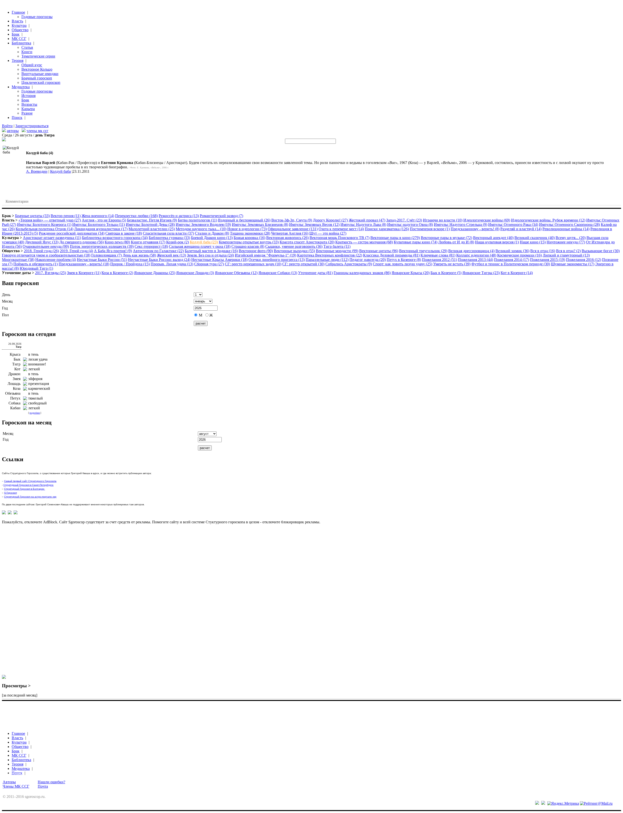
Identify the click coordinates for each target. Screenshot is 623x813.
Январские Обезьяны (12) (236, 273)
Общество (20, 30)
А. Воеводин (36, 171)
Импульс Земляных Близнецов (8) (260, 224)
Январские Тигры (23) (481, 273)
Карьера (28, 109)
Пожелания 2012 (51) (439, 260)
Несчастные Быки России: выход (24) (159, 260)
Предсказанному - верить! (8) (475, 229)
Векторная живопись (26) (287, 238)
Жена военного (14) (98, 216)
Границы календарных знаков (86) (362, 273)
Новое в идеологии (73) (247, 229)
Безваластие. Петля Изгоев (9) (152, 220)
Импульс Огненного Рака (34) (513, 224)
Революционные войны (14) (565, 229)
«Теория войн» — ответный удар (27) (49, 220)
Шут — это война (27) (327, 233)
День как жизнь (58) (139, 255)
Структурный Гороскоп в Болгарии (24, 489)
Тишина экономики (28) (250, 233)
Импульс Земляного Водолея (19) (203, 224)
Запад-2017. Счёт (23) (404, 220)
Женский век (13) (171, 255)
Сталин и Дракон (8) (212, 233)
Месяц (7, 301)
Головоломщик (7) (106, 255)
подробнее (34, 413)
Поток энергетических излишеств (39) (102, 246)
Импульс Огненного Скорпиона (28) (569, 224)
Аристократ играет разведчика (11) (52, 238)
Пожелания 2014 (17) (511, 260)
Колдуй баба (60, 171)
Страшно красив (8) (247, 246)
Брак (15, 34)
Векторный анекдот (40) (493, 238)
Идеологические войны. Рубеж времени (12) (548, 220)
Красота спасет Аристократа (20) (307, 242)
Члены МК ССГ (16, 786)
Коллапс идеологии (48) (476, 255)
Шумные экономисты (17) (572, 264)
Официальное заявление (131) (293, 229)
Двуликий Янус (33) (41, 242)
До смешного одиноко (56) (81, 242)
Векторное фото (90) (256, 251)
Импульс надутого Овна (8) (410, 224)
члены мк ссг (37, 131)
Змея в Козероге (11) (84, 273)
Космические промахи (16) (519, 255)
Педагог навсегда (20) (367, 260)
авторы (13, 131)
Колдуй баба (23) (204, 242)
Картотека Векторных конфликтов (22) (329, 255)
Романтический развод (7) (221, 216)
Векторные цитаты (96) (378, 251)
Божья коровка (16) (249, 238)
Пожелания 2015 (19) (547, 260)
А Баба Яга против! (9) (113, 251)
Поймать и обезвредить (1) (35, 264)
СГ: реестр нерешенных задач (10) (253, 264)
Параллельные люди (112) (327, 260)
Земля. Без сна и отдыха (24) (210, 255)
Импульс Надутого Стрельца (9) (460, 224)
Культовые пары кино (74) (415, 242)
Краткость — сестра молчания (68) (364, 242)
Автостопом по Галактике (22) (158, 251)
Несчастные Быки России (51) (102, 260)
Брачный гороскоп (36, 78)
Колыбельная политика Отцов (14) (44, 229)
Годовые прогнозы (37, 17)
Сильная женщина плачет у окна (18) (199, 246)
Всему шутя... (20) (571, 238)
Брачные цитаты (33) (32, 216)
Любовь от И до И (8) (456, 242)
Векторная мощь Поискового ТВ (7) (339, 238)
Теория (17, 60)
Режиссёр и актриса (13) (179, 216)
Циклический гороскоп (40, 82)
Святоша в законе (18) (123, 233)
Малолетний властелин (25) (151, 229)
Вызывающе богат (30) (601, 251)
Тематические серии (38, 56)
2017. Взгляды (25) (50, 273)
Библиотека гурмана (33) (169, 238)
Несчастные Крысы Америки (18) (219, 260)
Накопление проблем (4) (55, 260)
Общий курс (31, 65)
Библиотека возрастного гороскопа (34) (115, 238)
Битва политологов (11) (197, 220)
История (28, 96)
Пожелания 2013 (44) (475, 260)
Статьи (27, 47)
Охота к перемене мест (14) (341, 229)
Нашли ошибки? (51, 782)
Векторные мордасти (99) (337, 251)
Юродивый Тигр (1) (36, 268)
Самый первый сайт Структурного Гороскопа (30, 481)
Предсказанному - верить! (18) (84, 264)
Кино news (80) (117, 242)
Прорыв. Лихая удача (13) (172, 264)
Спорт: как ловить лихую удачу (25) (402, 264)
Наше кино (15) (533, 242)
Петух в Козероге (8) (404, 260)
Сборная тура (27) (209, 264)
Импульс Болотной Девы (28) (150, 224)
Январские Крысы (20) (411, 273)
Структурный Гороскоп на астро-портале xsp (30, 496)
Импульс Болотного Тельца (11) (98, 224)
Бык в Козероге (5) (446, 273)
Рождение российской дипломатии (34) (71, 233)
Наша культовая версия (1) (497, 242)
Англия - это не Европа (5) (104, 220)
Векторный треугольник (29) (423, 251)
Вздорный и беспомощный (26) (244, 220)
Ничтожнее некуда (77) (566, 242)
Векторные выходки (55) (294, 251)
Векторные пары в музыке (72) (446, 238)
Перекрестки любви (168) (136, 216)
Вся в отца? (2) (568, 251)
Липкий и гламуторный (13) (566, 255)
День (6, 295)
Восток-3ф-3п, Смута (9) (291, 220)
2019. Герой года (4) (76, 251)
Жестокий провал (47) (367, 220)
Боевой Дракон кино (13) (212, 238)
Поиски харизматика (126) (387, 229)
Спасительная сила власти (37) (168, 233)
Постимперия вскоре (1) (430, 229)
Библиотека (21, 43)
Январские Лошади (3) (195, 273)
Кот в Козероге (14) (517, 273)
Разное (27, 113)
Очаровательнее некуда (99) (46, 246)
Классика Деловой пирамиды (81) (391, 255)
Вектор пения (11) (66, 216)
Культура (19, 25)
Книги (26, 52)
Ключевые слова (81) (438, 255)
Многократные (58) (18, 260)
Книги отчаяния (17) (148, 242)
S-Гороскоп (10, 492)
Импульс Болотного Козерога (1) (44, 224)
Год (5, 308)
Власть (17, 21)
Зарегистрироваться (31, 126)
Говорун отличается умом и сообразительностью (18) (46, 255)
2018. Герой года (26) (41, 251)
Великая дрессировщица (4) (471, 251)
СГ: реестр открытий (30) (303, 264)
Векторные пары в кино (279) (395, 238)
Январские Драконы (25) (154, 273)
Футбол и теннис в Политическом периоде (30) (510, 264)
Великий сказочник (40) (534, 238)
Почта (43, 786)
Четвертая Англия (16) (289, 233)
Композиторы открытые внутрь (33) (249, 242)
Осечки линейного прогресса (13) (276, 260)
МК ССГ (19, 39)
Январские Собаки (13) (277, 273)
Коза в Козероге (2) (117, 273)
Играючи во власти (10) (442, 220)
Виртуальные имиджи (39, 74)
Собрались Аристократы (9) (348, 264)
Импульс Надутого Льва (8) (363, 224)
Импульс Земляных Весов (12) (314, 224)
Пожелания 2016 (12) (583, 260)
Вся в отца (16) (542, 251)
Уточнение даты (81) (315, 273)
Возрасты (29, 104)
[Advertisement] (21, 602)
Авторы (9, 782)
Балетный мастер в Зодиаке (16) (211, 251)
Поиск (17, 117)
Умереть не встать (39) (451, 264)
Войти (7, 126)
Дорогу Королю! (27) (330, 220)
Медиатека (21, 87)
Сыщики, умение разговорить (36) (293, 246)
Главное (18, 12)
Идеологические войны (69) (486, 220)
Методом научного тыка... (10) (201, 229)
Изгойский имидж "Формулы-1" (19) (265, 255)
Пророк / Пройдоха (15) (130, 264)
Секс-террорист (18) (151, 246)
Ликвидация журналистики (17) (101, 229)
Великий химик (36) (512, 251)
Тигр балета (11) (336, 246)
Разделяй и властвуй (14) (520, 229)
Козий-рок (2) (177, 242)
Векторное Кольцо (36, 69)
